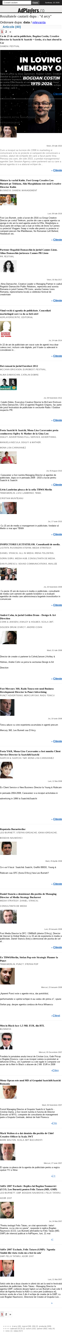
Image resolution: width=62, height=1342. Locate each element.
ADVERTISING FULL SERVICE (24, 437)
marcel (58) (26, 1326)
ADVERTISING (48, 437)
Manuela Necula (10, 442)
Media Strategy (41, 548)
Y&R (24, 758)
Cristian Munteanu (11, 498)
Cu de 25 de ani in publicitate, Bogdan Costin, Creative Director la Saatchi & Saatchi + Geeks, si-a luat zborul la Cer (31, 39)
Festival (15, 46)
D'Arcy (22, 627)
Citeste (57, 94)
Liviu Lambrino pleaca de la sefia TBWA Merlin (26, 489)
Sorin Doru (7, 558)
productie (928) (45, 1326)
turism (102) (31, 1329)
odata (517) (18, 1331)
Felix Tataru (53, 1193)
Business (5, 117)
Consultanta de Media (41, 558)
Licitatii (4, 548)
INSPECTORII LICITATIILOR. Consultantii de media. (30, 544)
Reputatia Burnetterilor (13, 829)
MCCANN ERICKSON (11, 369)
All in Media (26, 553)
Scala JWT (47, 622)
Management (28, 117)
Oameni (4, 46)
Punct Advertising (11, 695)
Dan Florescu (8, 564)
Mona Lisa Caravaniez (13, 448)
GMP (18, 1193)
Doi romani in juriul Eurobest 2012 (19, 366)
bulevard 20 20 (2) (17, 1329)
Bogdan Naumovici (11, 838)
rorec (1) (9, 1331)
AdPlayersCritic (10, 317)
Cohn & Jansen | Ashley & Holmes (20, 622)
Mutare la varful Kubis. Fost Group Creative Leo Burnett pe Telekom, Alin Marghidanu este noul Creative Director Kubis (30, 183)
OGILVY (4, 437)
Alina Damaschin (10, 375)
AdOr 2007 (6, 1198)
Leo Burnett (7, 833)
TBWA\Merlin (7, 493)
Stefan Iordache (26, 833)
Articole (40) (12, 27)
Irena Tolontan (44, 553)
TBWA (38, 493)
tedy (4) (51, 1329)
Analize (52, 564)
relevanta (39, 22)
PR (1, 257)
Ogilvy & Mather (31, 442)
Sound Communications (32, 564)
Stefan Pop (31, 964)
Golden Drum (8, 627)
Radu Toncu (47, 695)
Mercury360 (31, 695)
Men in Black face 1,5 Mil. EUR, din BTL (22, 1025)
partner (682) (42, 1329)
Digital (41, 117)
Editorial (27, 317)
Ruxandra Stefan (20, 548)
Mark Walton (8, 1140)
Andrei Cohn (34, 627)
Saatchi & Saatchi (10, 758)
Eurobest (29, 369)
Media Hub (21, 558)
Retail (16, 117)
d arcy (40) (16, 1326)
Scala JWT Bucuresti (29, 1140)
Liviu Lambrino (25, 493)
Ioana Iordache (47, 833)
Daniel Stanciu (9, 553)
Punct (20, 964)
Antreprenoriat (10, 123)
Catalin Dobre (30, 375)
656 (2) (35, 1326)
